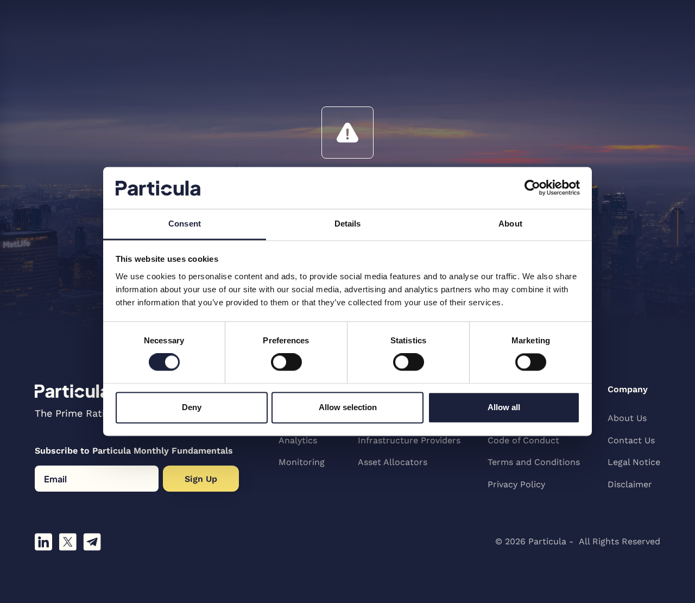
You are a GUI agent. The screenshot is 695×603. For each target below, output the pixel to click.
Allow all (504, 407)
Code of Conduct (523, 440)
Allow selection (348, 407)
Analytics (298, 440)
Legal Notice (634, 462)
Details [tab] (347, 223)
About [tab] (510, 223)
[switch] (286, 362)
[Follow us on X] (68, 542)
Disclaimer (630, 484)
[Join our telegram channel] (92, 542)
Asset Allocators (392, 462)
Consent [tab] (184, 223)
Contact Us (631, 440)
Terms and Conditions (534, 462)
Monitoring (302, 462)
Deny (191, 407)
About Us (627, 418)
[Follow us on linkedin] (43, 542)
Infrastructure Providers (409, 440)
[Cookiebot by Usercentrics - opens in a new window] (532, 188)
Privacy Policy (516, 484)
